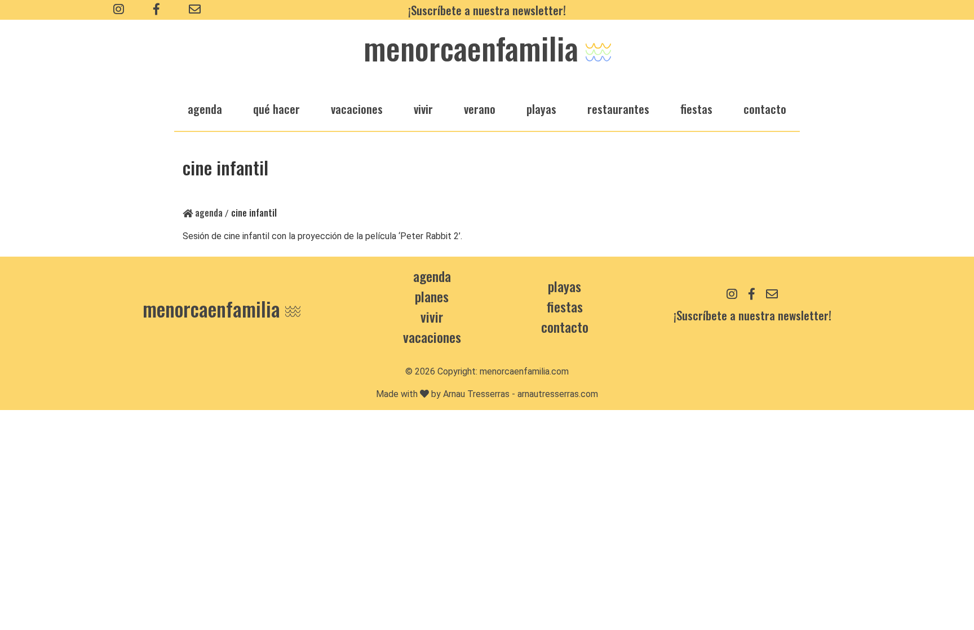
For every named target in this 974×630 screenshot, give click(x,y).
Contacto (764, 108)
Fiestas (565, 306)
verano (479, 108)
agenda (205, 108)
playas (541, 108)
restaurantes (618, 108)
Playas (564, 286)
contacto (564, 326)
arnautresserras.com (557, 394)
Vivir (431, 316)
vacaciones (357, 108)
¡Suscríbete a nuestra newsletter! (487, 10)
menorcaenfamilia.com (524, 371)
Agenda (208, 212)
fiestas (696, 108)
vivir (423, 108)
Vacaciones (432, 337)
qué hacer (276, 108)
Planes (432, 296)
